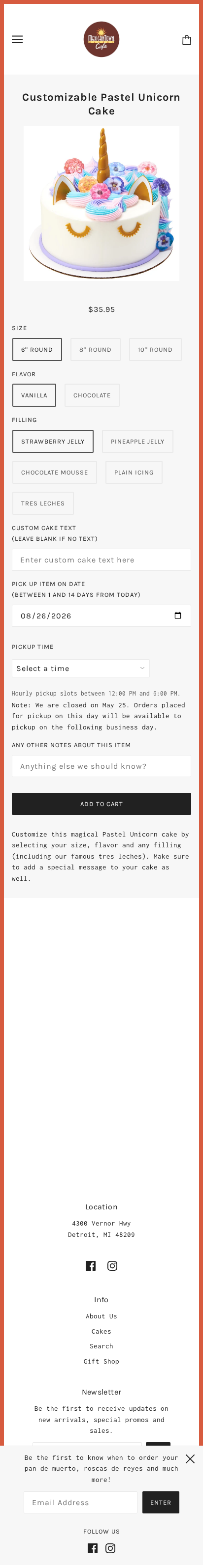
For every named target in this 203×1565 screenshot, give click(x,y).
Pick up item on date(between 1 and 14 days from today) (76, 589)
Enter (160, 1502)
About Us (101, 1316)
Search (101, 1346)
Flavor (24, 374)
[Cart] (186, 39)
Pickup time (33, 646)
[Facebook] (95, 1547)
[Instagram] (108, 1547)
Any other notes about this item (71, 745)
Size (19, 328)
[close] (190, 1457)
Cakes (101, 1331)
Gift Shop (101, 1361)
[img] (91, 1265)
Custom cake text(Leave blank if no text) (55, 533)
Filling (24, 419)
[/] (101, 38)
